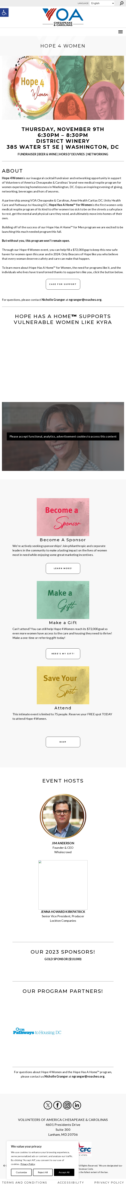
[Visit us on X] (48, 1105)
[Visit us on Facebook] (57, 1105)
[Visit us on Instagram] (67, 1105)
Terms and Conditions (24, 1182)
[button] (4, 12)
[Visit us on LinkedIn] (77, 1105)
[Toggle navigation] (5, 32)
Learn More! (63, 568)
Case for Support (63, 284)
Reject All (43, 1172)
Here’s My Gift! (63, 654)
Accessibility (71, 1182)
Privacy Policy (28, 1164)
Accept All (64, 1172)
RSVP (63, 742)
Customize (21, 1172)
